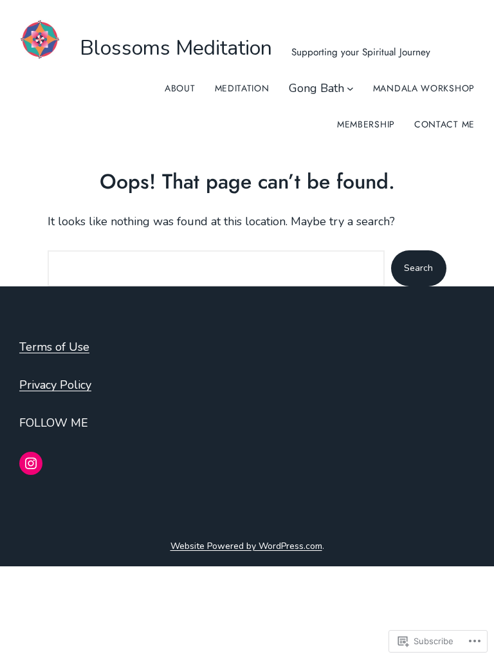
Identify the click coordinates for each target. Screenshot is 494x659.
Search (418, 268)
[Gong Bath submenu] (350, 88)
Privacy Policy (55, 385)
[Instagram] (30, 463)
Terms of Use (54, 347)
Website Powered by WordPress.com (246, 546)
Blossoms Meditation (176, 48)
